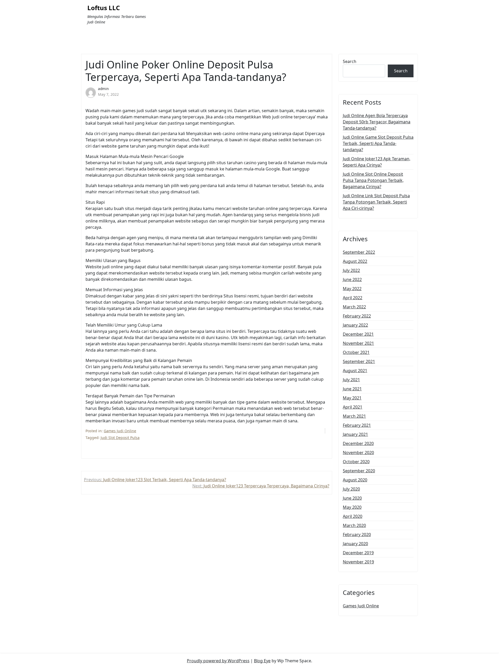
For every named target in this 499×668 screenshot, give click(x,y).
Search (349, 61)
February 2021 (357, 425)
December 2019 (358, 553)
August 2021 (355, 370)
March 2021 (354, 416)
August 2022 (355, 261)
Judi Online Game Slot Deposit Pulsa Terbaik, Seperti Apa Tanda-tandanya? (378, 143)
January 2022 (355, 325)
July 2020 (351, 489)
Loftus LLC (103, 8)
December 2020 (358, 443)
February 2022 (357, 316)
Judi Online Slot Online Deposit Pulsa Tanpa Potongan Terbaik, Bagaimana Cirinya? (373, 180)
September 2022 (359, 252)
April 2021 (352, 407)
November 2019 (358, 562)
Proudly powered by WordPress (218, 661)
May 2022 (352, 288)
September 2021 (359, 361)
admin (103, 88)
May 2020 (352, 507)
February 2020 (357, 534)
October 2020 (356, 462)
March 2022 (354, 307)
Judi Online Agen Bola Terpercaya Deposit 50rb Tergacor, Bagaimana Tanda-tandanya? (376, 122)
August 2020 (355, 480)
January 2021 (355, 434)
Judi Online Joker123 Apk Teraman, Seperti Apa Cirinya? (376, 162)
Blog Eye (262, 661)
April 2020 (352, 516)
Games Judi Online (120, 430)
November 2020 (358, 452)
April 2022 (352, 298)
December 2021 (358, 334)
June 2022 (352, 279)
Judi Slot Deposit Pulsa (120, 437)
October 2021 (356, 352)
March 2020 (354, 525)
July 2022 (351, 270)
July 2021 (351, 380)
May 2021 (352, 398)
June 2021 (352, 389)
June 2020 (352, 498)
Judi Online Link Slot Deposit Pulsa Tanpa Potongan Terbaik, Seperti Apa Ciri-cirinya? (376, 202)
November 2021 (358, 343)
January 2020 (355, 543)
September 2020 (359, 471)
